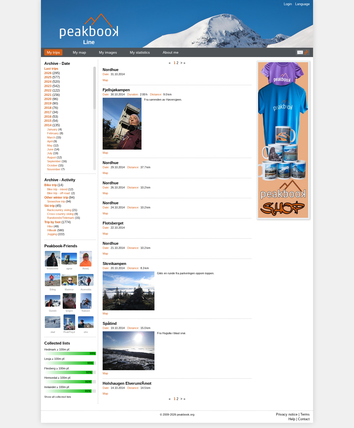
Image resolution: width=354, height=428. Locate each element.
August (51, 157)
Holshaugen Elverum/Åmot (127, 383)
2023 (48, 86)
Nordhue (110, 69)
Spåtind (110, 323)
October (52, 165)
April (50, 141)
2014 (48, 125)
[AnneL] (86, 258)
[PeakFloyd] (69, 322)
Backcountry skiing (59, 210)
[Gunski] (52, 301)
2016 (48, 116)
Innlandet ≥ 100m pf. (57, 387)
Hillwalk (51, 230)
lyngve (69, 311)
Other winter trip (56, 197)
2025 (48, 77)
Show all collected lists (57, 396)
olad (53, 332)
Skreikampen (114, 263)
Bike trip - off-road (58, 193)
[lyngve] (69, 301)
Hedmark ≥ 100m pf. (57, 349)
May (50, 145)
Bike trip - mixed (57, 189)
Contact (304, 419)
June (50, 149)
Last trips (51, 69)
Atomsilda (86, 289)
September (54, 161)
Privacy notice (287, 414)
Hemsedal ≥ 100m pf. (57, 377)
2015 (48, 121)
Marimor (69, 289)
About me (171, 52)
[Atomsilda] (86, 280)
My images (108, 52)
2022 (48, 90)
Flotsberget (113, 223)
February (53, 133)
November (53, 169)
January (52, 129)
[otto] (86, 322)
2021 (48, 95)
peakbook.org (185, 414)
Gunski (52, 311)
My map (79, 52)
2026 (48, 73)
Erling (53, 289)
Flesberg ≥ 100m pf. (56, 368)
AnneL (85, 268)
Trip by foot (52, 222)
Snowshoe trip (56, 201)
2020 (48, 99)
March (51, 137)
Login (288, 4)
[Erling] (52, 279)
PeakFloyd (69, 332)
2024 (48, 81)
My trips (53, 52)
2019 (48, 103)
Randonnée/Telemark (60, 217)
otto (86, 332)
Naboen (86, 311)
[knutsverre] (52, 258)
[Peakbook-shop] (283, 140)
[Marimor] (69, 279)
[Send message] (300, 54)
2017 (48, 112)
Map (105, 80)
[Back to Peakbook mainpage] (306, 54)
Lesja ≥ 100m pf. (54, 358)
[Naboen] (86, 301)
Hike (50, 226)
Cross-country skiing (60, 213)
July (49, 153)
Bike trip (50, 185)
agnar (69, 268)
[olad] (52, 322)
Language (302, 4)
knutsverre (52, 268)
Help (291, 419)
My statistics (140, 52)
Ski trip (49, 206)
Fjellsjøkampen (116, 90)
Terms (305, 414)
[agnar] (69, 258)
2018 (48, 108)
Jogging (52, 234)
